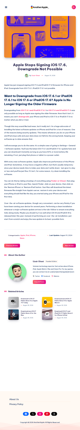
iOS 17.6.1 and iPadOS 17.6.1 (33, 110)
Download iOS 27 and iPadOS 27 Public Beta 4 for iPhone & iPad (63, 313)
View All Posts (39, 282)
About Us (14, 399)
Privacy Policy (16, 404)
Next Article (69, 245)
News (22, 238)
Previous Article (12, 245)
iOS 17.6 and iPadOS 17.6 (59, 110)
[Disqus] (40, 356)
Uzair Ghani (38, 261)
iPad (27, 235)
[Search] (74, 7)
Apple (22, 235)
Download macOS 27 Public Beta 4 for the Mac (28, 313)
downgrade (23, 117)
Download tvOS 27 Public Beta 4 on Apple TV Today (29, 300)
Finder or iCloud (58, 181)
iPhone (32, 235)
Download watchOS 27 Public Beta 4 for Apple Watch (63, 300)
